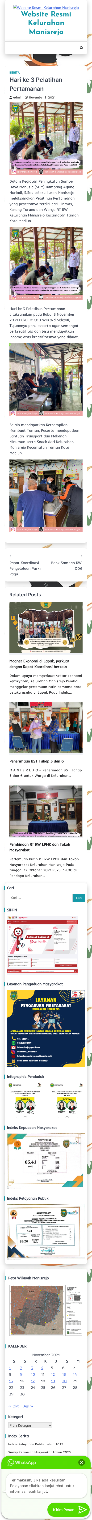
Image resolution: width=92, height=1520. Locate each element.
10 (33, 1374)
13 (64, 1374)
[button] (81, 1462)
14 (75, 1374)
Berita (14, 72)
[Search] (81, 47)
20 (64, 1381)
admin (17, 97)
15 (11, 1381)
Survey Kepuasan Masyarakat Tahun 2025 (39, 1452)
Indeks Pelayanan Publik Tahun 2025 (35, 1444)
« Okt (13, 1406)
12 (53, 1374)
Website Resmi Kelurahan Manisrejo (46, 23)
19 (53, 1381)
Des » (27, 1406)
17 (33, 1381)
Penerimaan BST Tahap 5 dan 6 (36, 761)
